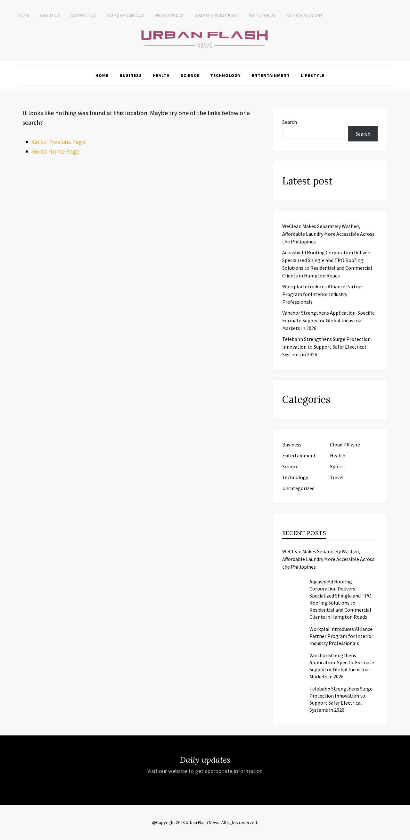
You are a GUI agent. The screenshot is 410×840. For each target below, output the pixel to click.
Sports (337, 466)
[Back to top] (403, 833)
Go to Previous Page (59, 142)
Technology (225, 75)
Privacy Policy (169, 15)
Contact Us (83, 15)
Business (130, 75)
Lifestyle (312, 75)
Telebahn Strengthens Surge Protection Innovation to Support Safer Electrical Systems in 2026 (326, 347)
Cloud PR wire (345, 444)
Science (190, 75)
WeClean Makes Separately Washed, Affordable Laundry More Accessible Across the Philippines (328, 234)
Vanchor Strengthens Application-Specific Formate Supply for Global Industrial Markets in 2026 (328, 320)
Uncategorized (298, 488)
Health (161, 75)
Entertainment (271, 75)
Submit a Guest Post (216, 15)
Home (23, 15)
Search (289, 122)
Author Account (304, 15)
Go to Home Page (55, 151)
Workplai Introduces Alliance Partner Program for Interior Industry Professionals (322, 294)
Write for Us (262, 15)
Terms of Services (125, 15)
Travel (337, 477)
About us (50, 15)
